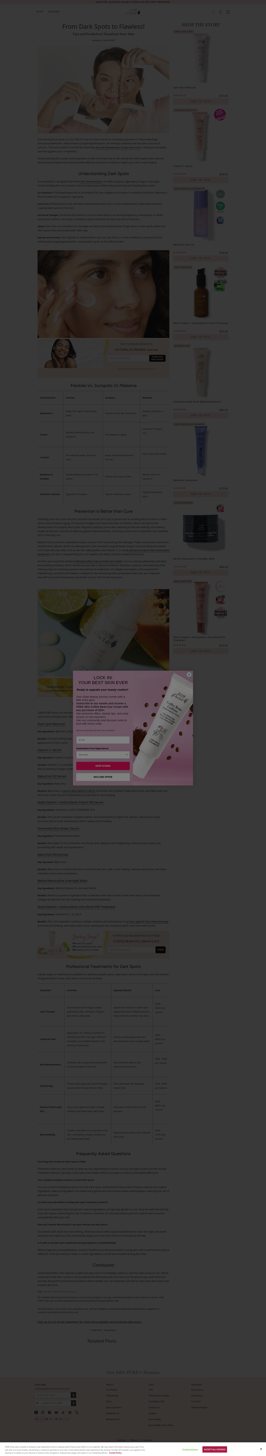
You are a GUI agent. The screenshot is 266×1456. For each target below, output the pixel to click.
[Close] (261, 1449)
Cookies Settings (190, 1449)
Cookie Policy (115, 1453)
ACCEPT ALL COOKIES (214, 1449)
